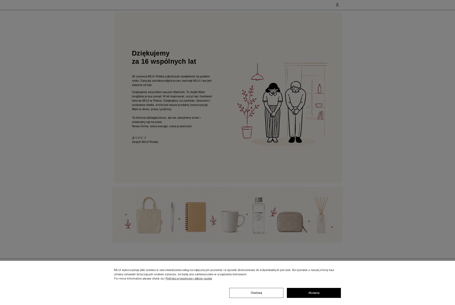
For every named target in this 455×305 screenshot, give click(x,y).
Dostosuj (256, 293)
